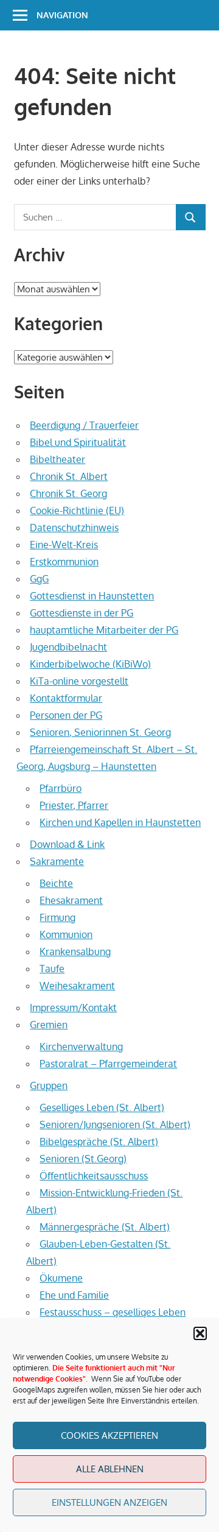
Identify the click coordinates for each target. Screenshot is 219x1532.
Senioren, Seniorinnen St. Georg (100, 732)
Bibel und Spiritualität (78, 442)
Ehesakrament (71, 900)
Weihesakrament (77, 986)
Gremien (49, 1024)
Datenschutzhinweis (74, 527)
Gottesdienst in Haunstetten (92, 596)
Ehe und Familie (74, 1295)
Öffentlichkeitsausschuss (94, 1176)
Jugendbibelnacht (68, 647)
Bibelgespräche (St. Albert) (99, 1141)
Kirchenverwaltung (81, 1046)
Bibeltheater (57, 459)
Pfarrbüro (61, 788)
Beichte (56, 883)
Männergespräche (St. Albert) (105, 1227)
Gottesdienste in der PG (81, 613)
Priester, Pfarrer (74, 805)
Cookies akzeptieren (109, 1435)
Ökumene (61, 1278)
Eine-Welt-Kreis (64, 544)
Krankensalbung (75, 951)
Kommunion (66, 934)
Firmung (57, 917)
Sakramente (57, 861)
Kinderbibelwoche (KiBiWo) (90, 664)
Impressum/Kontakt (73, 1007)
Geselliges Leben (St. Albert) (102, 1107)
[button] (200, 1333)
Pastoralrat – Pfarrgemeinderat (108, 1063)
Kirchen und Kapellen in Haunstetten (120, 822)
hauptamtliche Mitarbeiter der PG (104, 630)
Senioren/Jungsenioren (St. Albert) (115, 1124)
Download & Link (67, 844)
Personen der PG (66, 715)
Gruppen (49, 1085)
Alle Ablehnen (110, 1469)
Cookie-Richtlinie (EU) (77, 510)
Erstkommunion (64, 562)
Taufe (52, 968)
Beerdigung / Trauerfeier (84, 425)
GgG (39, 579)
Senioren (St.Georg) (83, 1159)
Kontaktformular (66, 698)
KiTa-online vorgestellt (79, 681)
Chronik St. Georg (68, 493)
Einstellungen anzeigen (109, 1502)
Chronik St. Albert (69, 476)
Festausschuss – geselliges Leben (113, 1312)
